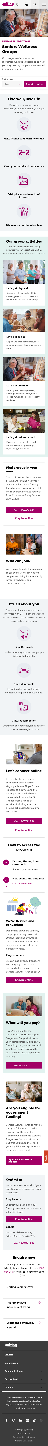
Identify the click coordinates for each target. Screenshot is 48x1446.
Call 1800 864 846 (22, 883)
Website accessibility (24, 1441)
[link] (24, 1289)
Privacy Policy (24, 1433)
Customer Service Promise (24, 1437)
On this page (7, 79)
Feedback (46, 1157)
